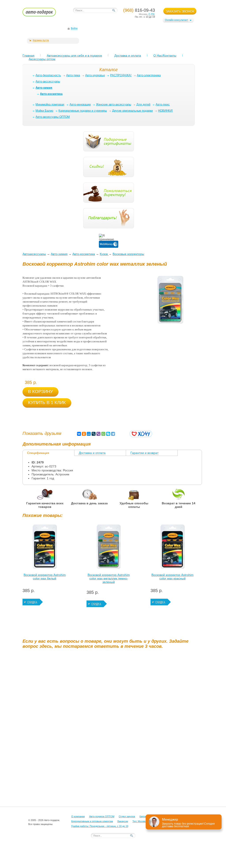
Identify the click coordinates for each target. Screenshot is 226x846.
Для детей (143, 104)
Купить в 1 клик (47, 402)
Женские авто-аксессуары (113, 104)
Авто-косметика (83, 254)
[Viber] (98, 434)
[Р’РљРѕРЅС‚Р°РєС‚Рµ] (79, 434)
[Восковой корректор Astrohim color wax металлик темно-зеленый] (109, 547)
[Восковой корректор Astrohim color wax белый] (45, 547)
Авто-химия (59, 254)
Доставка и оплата (127, 55)
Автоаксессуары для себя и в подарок (74, 55)
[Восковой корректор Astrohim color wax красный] (173, 547)
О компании (78, 816)
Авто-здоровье (95, 75)
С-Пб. (152, 14)
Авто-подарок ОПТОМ (101, 816)
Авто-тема (73, 75)
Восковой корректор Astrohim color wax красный (172, 576)
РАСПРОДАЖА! (121, 75)
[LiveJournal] (94, 434)
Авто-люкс (163, 104)
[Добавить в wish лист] (141, 433)
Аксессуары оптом (42, 59)
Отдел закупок (127, 816)
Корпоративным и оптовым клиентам (92, 821)
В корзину (40, 391)
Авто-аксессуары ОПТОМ (53, 116)
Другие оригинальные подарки (132, 110)
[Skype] (108, 434)
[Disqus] (113, 707)
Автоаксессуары (34, 254)
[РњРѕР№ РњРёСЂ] (89, 434)
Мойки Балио (44, 110)
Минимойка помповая (50, 104)
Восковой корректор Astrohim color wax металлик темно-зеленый (109, 578)
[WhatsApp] (103, 434)
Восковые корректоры (128, 254)
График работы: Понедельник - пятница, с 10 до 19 (99, 826)
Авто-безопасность (48, 75)
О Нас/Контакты (164, 55)
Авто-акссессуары (48, 81)
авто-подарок (43, 13)
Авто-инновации (80, 104)
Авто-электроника (149, 75)
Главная (28, 55)
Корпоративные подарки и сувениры (82, 110)
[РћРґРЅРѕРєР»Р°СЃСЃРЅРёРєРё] (84, 434)
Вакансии (122, 821)
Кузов (104, 254)
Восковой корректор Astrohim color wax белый (45, 576)
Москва (143, 14)
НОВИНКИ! (165, 110)
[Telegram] (113, 434)
